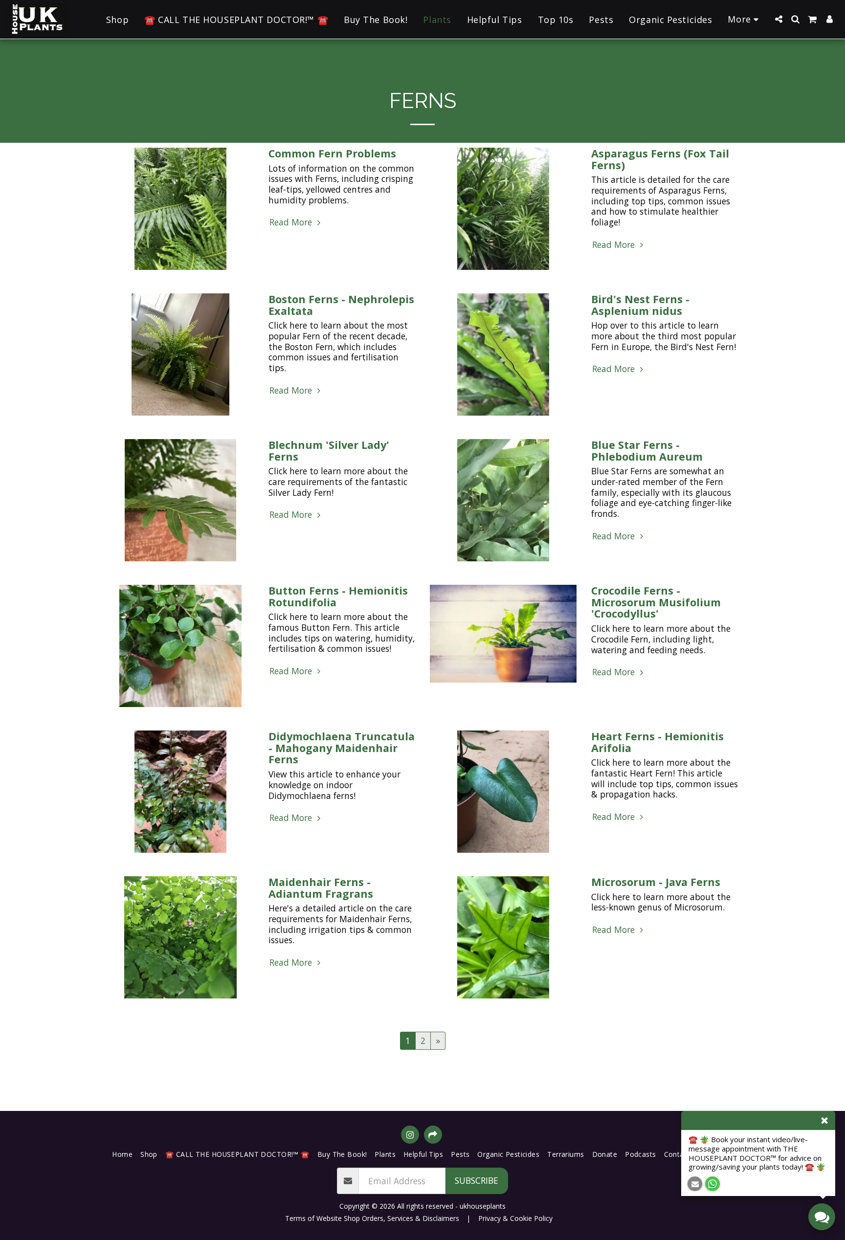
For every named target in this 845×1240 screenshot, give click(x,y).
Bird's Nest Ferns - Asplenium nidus (640, 305)
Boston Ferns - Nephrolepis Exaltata (341, 305)
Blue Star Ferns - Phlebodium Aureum (647, 451)
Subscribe (476, 1180)
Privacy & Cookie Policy (515, 1218)
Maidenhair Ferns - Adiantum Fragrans (320, 888)
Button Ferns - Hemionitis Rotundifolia (338, 596)
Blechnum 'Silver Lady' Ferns (328, 451)
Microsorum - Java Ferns (655, 882)
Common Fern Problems (332, 153)
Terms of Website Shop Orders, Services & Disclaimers (372, 1218)
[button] (778, 19)
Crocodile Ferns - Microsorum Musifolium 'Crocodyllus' (656, 602)
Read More (291, 222)
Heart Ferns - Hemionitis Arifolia (657, 742)
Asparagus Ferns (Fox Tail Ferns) (660, 159)
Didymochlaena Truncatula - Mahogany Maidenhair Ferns (341, 748)
